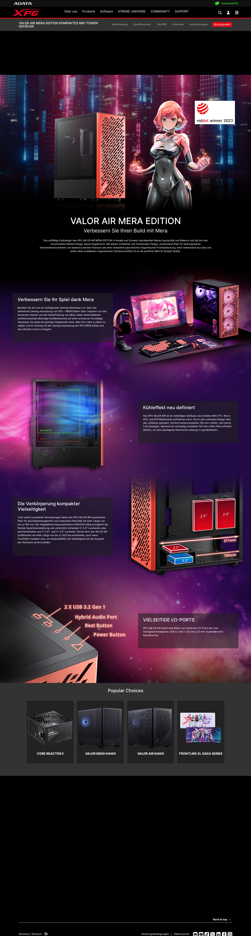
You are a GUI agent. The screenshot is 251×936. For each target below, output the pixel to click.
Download (178, 24)
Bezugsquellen (222, 24)
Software (106, 11)
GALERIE (161, 24)
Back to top (220, 919)
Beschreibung (120, 24)
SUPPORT (182, 11)
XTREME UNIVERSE (132, 11)
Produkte (88, 11)
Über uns (70, 11)
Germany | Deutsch (31, 933)
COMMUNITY (160, 11)
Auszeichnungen (199, 24)
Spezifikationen (142, 24)
